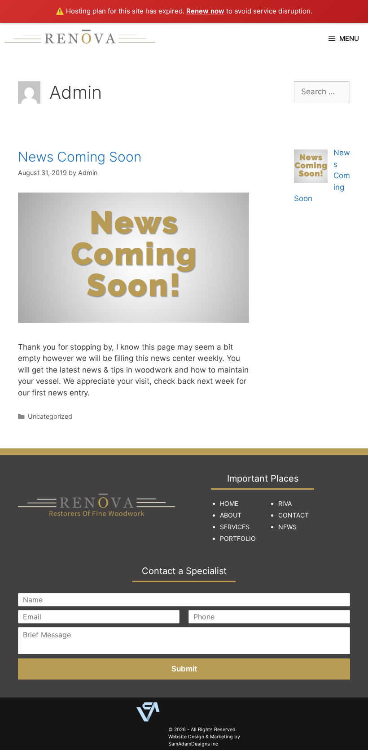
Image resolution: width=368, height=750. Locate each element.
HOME (229, 503)
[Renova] (79, 38)
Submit (184, 668)
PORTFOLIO (238, 538)
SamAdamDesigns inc (193, 744)
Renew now (205, 11)
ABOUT (230, 515)
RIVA (285, 503)
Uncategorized (50, 416)
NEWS (287, 527)
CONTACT (293, 515)
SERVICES (235, 527)
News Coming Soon (79, 157)
